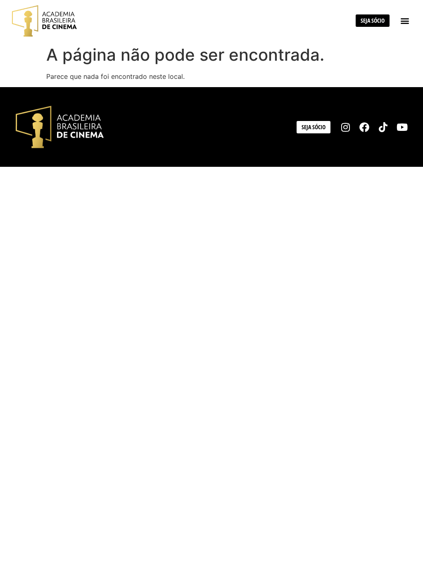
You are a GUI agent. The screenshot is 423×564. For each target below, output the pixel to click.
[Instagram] (346, 127)
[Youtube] (402, 127)
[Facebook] (364, 127)
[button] (404, 21)
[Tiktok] (383, 127)
